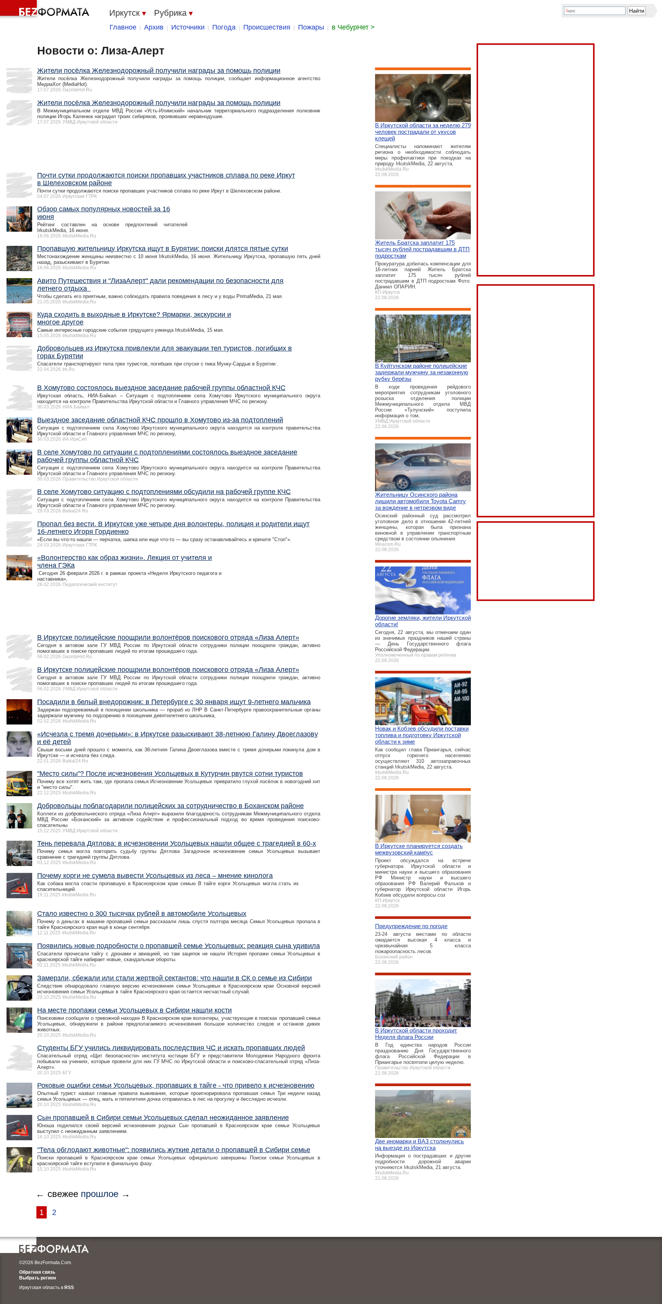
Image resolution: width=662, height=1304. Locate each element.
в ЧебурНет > (353, 27)
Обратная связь (37, 1272)
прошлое (99, 1194)
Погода (224, 27)
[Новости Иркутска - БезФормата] (46, 9)
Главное (123, 27)
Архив (154, 27)
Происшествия (266, 27)
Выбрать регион (37, 1278)
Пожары (311, 27)
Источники (188, 27)
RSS (69, 1287)
